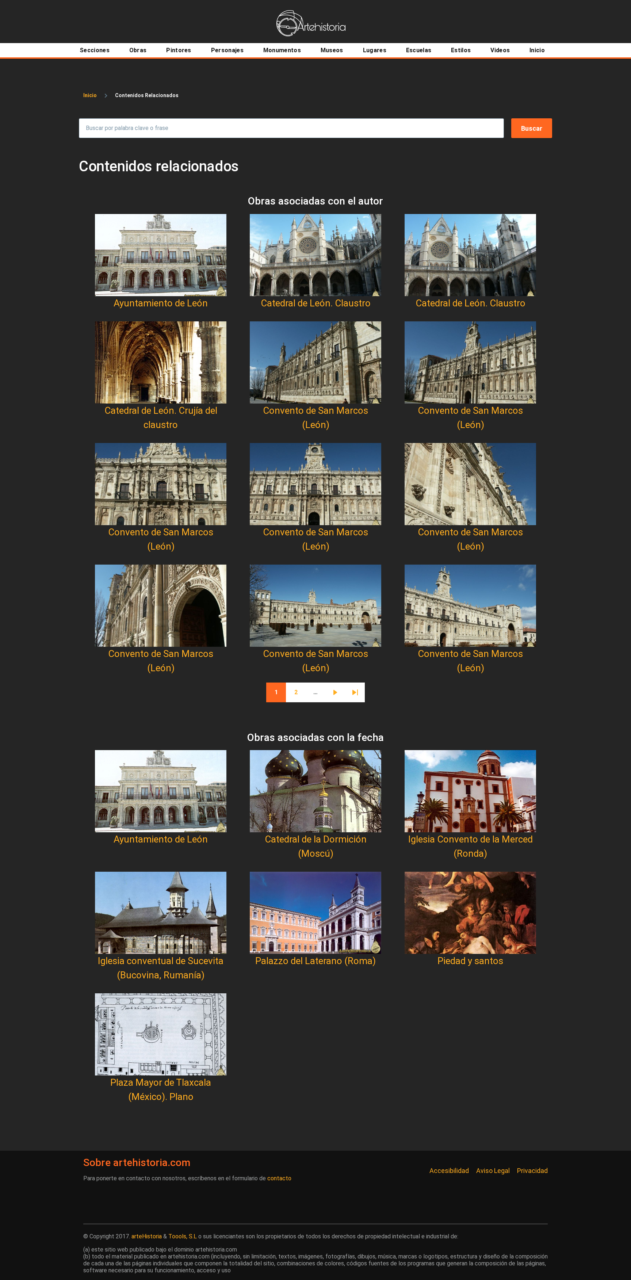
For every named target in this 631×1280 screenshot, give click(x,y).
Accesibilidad (449, 1170)
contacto (279, 1178)
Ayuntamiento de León (161, 303)
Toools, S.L (182, 1236)
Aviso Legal (493, 1170)
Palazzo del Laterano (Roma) (315, 960)
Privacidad (532, 1170)
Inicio (90, 95)
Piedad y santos (470, 960)
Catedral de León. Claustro (316, 303)
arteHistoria (146, 1236)
